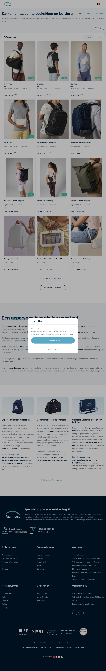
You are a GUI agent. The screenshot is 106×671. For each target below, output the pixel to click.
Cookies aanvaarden (53, 340)
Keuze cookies (53, 350)
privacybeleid (35, 334)
